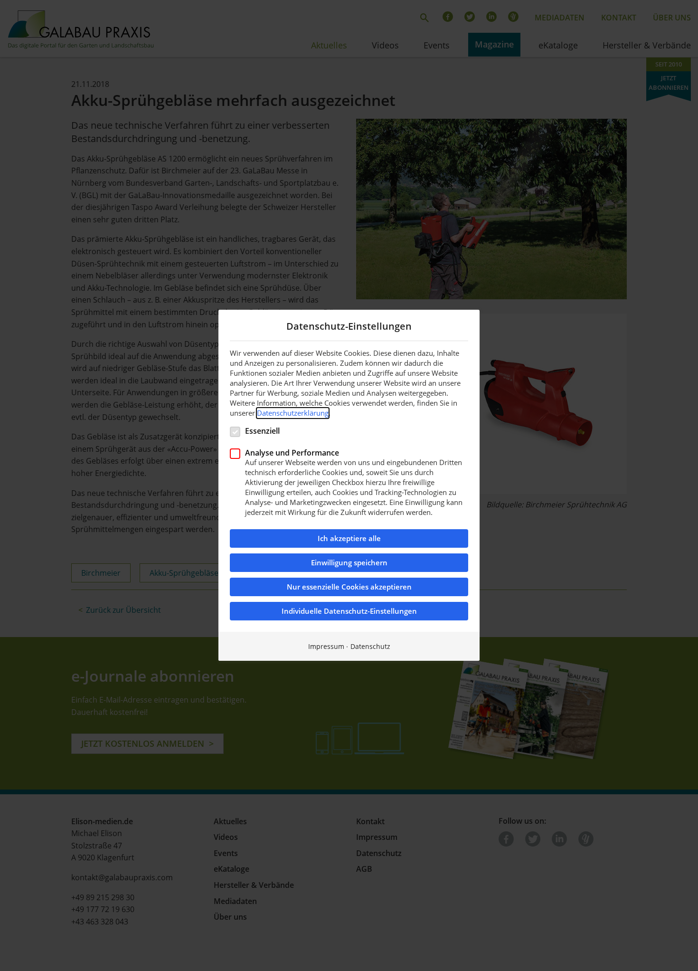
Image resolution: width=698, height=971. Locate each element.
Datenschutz (370, 646)
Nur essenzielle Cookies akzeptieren (349, 587)
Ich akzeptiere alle (349, 539)
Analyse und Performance (292, 452)
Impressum (326, 646)
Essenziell (262, 431)
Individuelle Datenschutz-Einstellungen (349, 612)
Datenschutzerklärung (293, 413)
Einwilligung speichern (349, 563)
